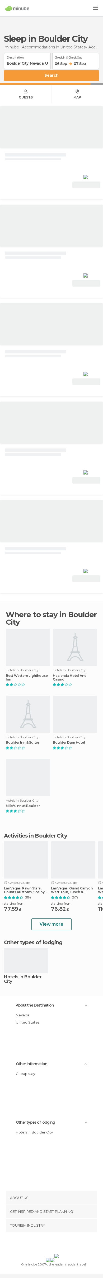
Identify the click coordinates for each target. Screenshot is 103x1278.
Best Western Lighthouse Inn (27, 677)
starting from (14, 903)
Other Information (31, 1063)
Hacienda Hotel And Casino (69, 677)
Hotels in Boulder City (23, 979)
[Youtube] (64, 1244)
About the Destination (35, 1005)
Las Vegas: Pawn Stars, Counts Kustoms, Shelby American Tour (24, 890)
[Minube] (17, 8)
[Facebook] (43, 1244)
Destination (15, 56)
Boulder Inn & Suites (23, 742)
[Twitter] (50, 1244)
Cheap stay (25, 1073)
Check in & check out (68, 56)
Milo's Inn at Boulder (23, 806)
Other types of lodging (35, 1122)
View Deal (86, 185)
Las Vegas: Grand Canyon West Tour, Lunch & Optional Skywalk (71, 890)
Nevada (22, 1015)
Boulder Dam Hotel (69, 742)
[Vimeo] (57, 1244)
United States (27, 1022)
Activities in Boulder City (35, 835)
